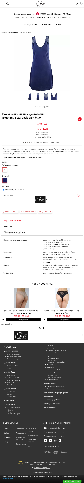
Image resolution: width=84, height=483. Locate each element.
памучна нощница (28, 149)
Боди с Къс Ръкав (13, 377)
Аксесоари (48, 396)
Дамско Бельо (9, 404)
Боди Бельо (11, 375)
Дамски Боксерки (14, 414)
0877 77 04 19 (58, 432)
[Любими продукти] (76, 3)
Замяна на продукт (32, 430)
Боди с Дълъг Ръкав (14, 380)
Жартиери (50, 367)
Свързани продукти (14, 232)
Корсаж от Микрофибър (56, 362)
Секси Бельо (9, 400)
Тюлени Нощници (12, 359)
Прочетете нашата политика (42, 464)
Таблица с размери (12, 165)
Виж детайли (23, 319)
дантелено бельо (10, 212)
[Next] (82, 335)
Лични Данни (21, 433)
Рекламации (33, 435)
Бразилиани (12, 412)
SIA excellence (50, 407)
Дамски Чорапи (50, 383)
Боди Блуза (11, 382)
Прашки (50, 345)
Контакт (7, 437)
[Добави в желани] (78, 195)
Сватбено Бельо (52, 373)
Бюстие (50, 364)
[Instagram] (55, 440)
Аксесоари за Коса (53, 400)
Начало (3, 32)
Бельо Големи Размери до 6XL (56, 393)
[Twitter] (50, 440)
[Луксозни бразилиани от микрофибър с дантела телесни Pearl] (21, 298)
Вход (6, 442)
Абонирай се (7, 324)
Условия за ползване (20, 438)
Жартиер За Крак (54, 370)
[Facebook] (46, 440)
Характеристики (13, 220)
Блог (30, 446)
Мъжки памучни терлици (55, 389)
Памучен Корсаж (53, 358)
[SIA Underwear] (21, 335)
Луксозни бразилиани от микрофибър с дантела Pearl (62, 311)
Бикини (10, 410)
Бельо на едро (21, 444)
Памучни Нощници (25, 32)
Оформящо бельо (52, 379)
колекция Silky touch (52, 403)
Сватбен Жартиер (54, 377)
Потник (9, 394)
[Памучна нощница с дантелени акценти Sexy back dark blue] (30, 97)
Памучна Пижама (13, 366)
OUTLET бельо (10, 347)
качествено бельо (28, 212)
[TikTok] (60, 440)
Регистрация (21, 429)
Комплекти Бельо (53, 353)
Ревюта (8, 226)
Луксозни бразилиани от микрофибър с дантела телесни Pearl (21, 311)
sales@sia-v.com (58, 428)
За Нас (6, 433)
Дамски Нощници (13, 32)
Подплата (50, 348)
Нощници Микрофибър (14, 356)
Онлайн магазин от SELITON (42, 472)
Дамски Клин (11, 392)
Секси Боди (11, 385)
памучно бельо (45, 212)
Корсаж (49, 356)
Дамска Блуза (11, 397)
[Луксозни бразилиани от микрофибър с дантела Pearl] (62, 298)
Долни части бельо (13, 407)
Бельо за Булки (53, 375)
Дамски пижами (10, 362)
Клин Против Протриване (57, 350)
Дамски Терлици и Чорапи (55, 386)
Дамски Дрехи (10, 388)
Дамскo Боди (9, 372)
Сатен (9, 368)
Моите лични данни (42, 468)
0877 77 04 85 (58, 436)
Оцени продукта (43, 107)
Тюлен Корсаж (52, 360)
